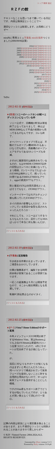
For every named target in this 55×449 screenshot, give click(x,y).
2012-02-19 (15, 247)
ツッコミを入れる (15, 231)
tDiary (38, 442)
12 (50, 46)
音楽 (12, 114)
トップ (40, 3)
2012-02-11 (14, 106)
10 (45, 46)
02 (25, 48)
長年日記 (27, 106)
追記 (49, 3)
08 (40, 46)
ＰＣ (12, 327)
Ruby (36, 444)
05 (32, 48)
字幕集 (13, 255)
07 (37, 46)
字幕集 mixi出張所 (33, 38)
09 (42, 46)
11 (47, 46)
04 (30, 48)
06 (35, 46)
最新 (45, 3)
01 (22, 48)
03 (27, 48)
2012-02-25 (15, 319)
